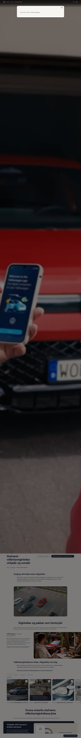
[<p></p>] (62, 7)
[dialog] (40, 369)
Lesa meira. (37, 12)
